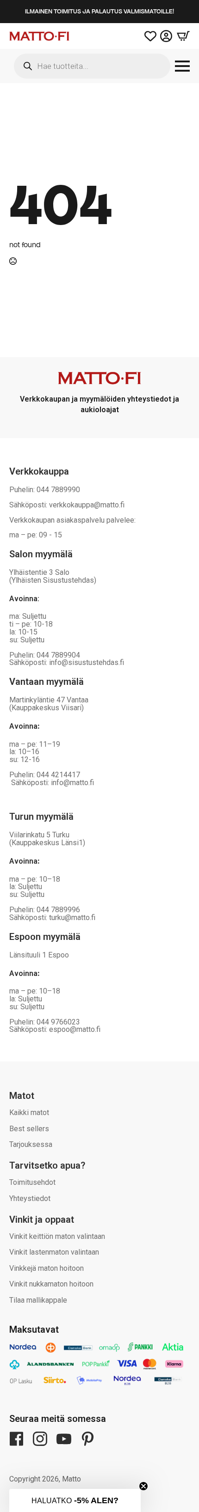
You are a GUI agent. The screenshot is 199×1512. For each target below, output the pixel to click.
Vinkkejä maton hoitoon (46, 1268)
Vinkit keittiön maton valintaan (57, 1236)
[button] (75, 1500)
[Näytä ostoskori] (181, 36)
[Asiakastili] (166, 36)
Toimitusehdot (32, 1182)
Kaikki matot (29, 1112)
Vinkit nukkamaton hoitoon (51, 1284)
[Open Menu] (182, 66)
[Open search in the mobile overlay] (92, 66)
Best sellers (29, 1128)
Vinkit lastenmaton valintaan (54, 1252)
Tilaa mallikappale (38, 1300)
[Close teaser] (143, 1486)
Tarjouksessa (30, 1144)
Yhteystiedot (29, 1198)
